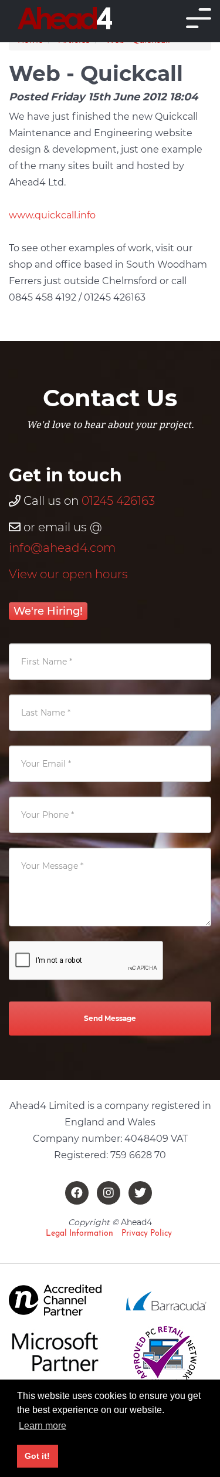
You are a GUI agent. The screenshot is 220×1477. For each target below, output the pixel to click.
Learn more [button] (42, 1426)
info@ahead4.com (62, 548)
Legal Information (79, 1233)
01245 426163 (118, 501)
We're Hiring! (48, 611)
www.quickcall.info (52, 215)
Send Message (110, 1018)
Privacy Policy (146, 1233)
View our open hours (68, 574)
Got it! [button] (37, 1456)
